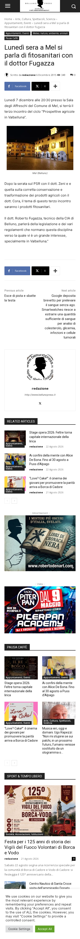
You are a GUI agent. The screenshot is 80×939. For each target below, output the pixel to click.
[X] (40, 402)
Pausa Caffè (12, 38)
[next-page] (14, 501)
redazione (29, 75)
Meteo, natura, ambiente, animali (50, 33)
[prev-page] (7, 501)
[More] (55, 86)
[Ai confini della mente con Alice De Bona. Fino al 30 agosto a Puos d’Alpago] (15, 460)
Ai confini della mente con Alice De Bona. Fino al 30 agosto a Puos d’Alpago (51, 460)
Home (8, 19)
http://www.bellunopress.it (40, 394)
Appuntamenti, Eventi (17, 23)
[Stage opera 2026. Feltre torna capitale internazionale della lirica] (15, 437)
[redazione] (7, 75)
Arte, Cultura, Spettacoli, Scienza (35, 19)
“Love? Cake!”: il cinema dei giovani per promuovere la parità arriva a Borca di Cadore (52, 483)
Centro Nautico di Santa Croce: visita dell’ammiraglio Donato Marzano (50, 888)
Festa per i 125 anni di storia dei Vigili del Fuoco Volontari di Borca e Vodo (39, 847)
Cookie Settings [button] (19, 929)
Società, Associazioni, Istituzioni (24, 834)
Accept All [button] (45, 929)
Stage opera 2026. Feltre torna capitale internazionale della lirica (50, 437)
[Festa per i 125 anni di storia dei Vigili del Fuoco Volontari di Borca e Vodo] (40, 810)
